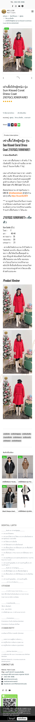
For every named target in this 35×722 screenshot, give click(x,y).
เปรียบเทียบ (22, 113)
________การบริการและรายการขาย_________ (14, 591)
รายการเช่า (27, 118)
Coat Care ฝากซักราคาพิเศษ (10, 597)
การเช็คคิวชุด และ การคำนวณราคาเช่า (13, 612)
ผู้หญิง (12, 118)
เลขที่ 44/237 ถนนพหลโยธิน (14, 672)
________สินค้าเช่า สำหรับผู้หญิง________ (13, 530)
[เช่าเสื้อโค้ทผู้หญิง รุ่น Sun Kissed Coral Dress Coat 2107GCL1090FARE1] (17, 50)
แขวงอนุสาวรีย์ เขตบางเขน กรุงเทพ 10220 (15, 674)
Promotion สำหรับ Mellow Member (12, 621)
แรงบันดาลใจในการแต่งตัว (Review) (12, 633)
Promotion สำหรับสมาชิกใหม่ (10, 624)
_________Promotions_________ (10, 618)
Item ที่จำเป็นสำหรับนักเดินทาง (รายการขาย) (14, 594)
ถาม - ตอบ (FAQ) (6, 609)
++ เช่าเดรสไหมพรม (7, 533)
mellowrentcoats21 (11, 681)
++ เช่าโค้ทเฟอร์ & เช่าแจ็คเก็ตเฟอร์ (12, 545)
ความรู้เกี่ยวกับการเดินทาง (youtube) (12, 645)
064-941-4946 (19, 2)
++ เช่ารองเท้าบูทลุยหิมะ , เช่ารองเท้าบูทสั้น (14, 579)
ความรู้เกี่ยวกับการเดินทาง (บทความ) (12, 642)
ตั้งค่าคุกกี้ (12, 719)
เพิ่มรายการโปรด (9, 113)
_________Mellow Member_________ (12, 651)
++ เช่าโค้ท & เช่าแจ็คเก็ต (9, 541)
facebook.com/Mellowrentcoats (15, 684)
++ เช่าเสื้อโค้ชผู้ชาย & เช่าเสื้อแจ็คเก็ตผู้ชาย (14, 571)
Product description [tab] (11, 135)
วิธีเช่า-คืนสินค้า (6, 606)
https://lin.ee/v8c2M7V (20, 196)
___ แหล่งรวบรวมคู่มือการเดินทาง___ (12, 639)
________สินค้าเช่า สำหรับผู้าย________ (12, 568)
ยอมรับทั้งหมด (22, 719)
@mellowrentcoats (15, 193)
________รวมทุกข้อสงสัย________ (10, 603)
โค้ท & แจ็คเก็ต (19, 118)
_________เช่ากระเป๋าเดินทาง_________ (12, 582)
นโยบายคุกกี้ (15, 715)
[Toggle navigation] (32, 11)
